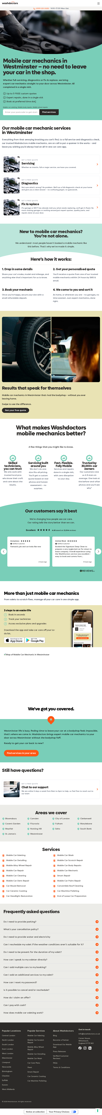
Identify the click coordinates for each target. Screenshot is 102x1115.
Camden (34, 818)
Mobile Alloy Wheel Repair (19, 865)
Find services (49, 112)
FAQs (55, 1063)
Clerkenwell (85, 818)
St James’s (10, 834)
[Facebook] (79, 1048)
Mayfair (9, 829)
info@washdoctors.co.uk (89, 1034)
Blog (55, 1036)
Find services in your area (21, 753)
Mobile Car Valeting (16, 855)
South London (8, 1044)
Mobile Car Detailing (16, 860)
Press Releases (59, 1051)
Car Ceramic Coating (16, 891)
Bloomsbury (11, 818)
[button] (4, 552)
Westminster (36, 834)
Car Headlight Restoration (19, 896)
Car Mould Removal (16, 886)
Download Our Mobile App (62, 1045)
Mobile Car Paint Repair (69, 881)
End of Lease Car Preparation (71, 896)
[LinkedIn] (89, 1048)
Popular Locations (11, 1031)
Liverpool (6, 1062)
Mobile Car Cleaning (16, 875)
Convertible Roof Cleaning (70, 886)
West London (7, 1053)
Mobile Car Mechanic (67, 870)
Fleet (29, 1067)
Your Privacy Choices (59, 1112)
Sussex (5, 1085)
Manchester (7, 1058)
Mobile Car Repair (15, 870)
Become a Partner (61, 1040)
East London (7, 1049)
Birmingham (7, 1071)
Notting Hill (36, 829)
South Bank (86, 829)
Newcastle (6, 1067)
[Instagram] (84, 1048)
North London (8, 1040)
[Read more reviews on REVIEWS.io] (87, 571)
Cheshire (5, 1076)
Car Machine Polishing (68, 891)
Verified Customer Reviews (61, 1057)
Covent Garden (12, 823)
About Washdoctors (63, 1031)
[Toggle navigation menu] (98, 3)
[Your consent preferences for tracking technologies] (97, 1110)
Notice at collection (35, 1112)
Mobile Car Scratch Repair (70, 860)
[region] (51, 551)
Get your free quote (15, 410)
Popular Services (36, 1031)
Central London (8, 1036)
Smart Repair (63, 875)
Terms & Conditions (61, 1067)
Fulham (59, 823)
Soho (57, 829)
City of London (62, 818)
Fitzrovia (34, 823)
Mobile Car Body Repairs (69, 865)
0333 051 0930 (42, 8)
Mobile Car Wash (65, 855)
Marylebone (86, 823)
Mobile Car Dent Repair (17, 881)
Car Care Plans (33, 1063)
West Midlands (8, 1089)
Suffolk (5, 1080)
